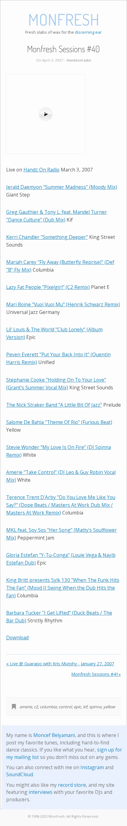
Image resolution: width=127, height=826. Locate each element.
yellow (109, 707)
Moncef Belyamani (54, 735)
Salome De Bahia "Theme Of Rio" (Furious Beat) (59, 422)
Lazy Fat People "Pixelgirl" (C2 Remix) (48, 287)
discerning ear (88, 32)
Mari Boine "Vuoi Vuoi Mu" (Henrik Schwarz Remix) (63, 304)
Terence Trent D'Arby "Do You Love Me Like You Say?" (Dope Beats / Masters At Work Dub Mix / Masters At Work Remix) (60, 505)
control (65, 707)
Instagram (92, 767)
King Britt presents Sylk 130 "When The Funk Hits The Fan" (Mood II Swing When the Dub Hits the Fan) (62, 588)
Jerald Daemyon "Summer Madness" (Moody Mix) (61, 187)
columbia (48, 707)
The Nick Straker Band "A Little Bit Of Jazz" (54, 404)
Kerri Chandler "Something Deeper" (47, 237)
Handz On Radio (41, 169)
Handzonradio (79, 60)
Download (17, 637)
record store (72, 785)
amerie (25, 707)
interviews (40, 792)
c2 (36, 707)
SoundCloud (19, 774)
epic (77, 707)
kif (85, 707)
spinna (95, 707)
